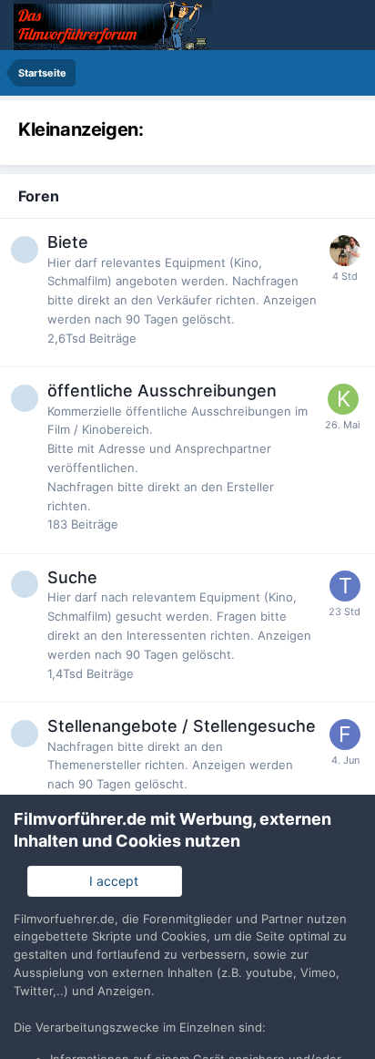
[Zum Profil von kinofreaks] (343, 399)
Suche (72, 577)
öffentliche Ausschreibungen (162, 390)
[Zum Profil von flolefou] (344, 734)
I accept (110, 881)
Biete (67, 242)
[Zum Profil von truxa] (344, 586)
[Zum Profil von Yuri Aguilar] (344, 250)
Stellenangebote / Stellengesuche (181, 725)
